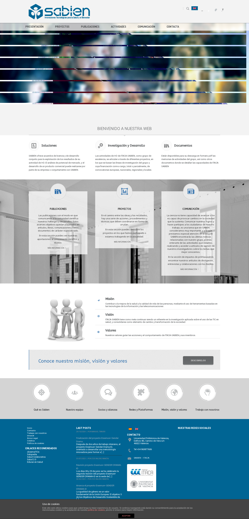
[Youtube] (214, 8)
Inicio (29, 428)
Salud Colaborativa (36, 457)
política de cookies (96, 510)
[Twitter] (208, 8)
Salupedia (32, 454)
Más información (56, 248)
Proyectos (62, 26)
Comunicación (146, 26)
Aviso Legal (32, 438)
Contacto (31, 430)
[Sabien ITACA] (59, 11)
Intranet (30, 435)
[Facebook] (201, 8)
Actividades (118, 26)
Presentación (34, 26)
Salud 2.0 (31, 459)
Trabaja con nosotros (37, 433)
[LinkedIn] (221, 8)
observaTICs (33, 452)
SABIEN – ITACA (141, 458)
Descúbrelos (198, 360)
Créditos (31, 441)
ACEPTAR (126, 516)
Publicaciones (90, 26)
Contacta (173, 26)
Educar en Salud (35, 462)
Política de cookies (35, 443)
